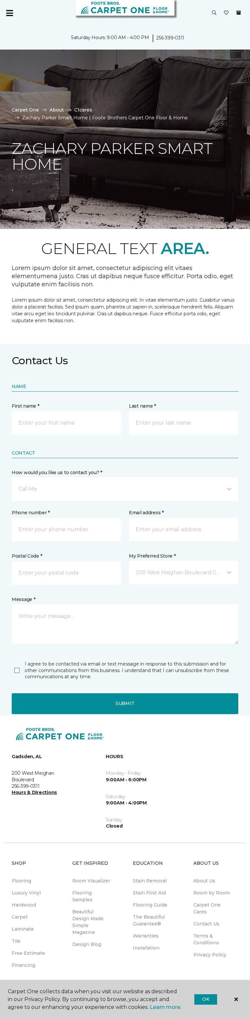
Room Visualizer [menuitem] (91, 881)
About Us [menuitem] (204, 881)
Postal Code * (27, 556)
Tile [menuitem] (16, 941)
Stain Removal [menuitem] (150, 881)
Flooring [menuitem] (21, 881)
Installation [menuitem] (146, 948)
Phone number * (31, 512)
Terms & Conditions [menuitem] (206, 939)
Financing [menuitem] (23, 965)
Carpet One (25, 110)
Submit (125, 703)
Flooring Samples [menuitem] (82, 896)
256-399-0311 (170, 38)
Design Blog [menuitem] (86, 944)
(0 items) (238, 12)
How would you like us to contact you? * (57, 472)
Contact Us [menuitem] (206, 924)
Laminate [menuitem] (23, 929)
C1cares (83, 110)
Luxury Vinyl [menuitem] (26, 893)
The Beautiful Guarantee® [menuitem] (149, 920)
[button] (214, 13)
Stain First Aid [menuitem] (149, 893)
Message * (23, 599)
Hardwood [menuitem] (24, 905)
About (56, 110)
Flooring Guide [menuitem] (150, 905)
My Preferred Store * (152, 556)
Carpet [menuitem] (20, 917)
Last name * (142, 406)
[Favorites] (226, 13)
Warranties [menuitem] (146, 936)
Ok (205, 999)
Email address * (146, 512)
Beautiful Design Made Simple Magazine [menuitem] (88, 922)
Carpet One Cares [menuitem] (207, 908)
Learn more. (165, 1007)
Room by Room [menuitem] (211, 893)
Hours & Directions (34, 792)
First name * (25, 406)
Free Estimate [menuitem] (28, 953)
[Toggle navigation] (9, 13)
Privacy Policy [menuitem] (209, 955)
